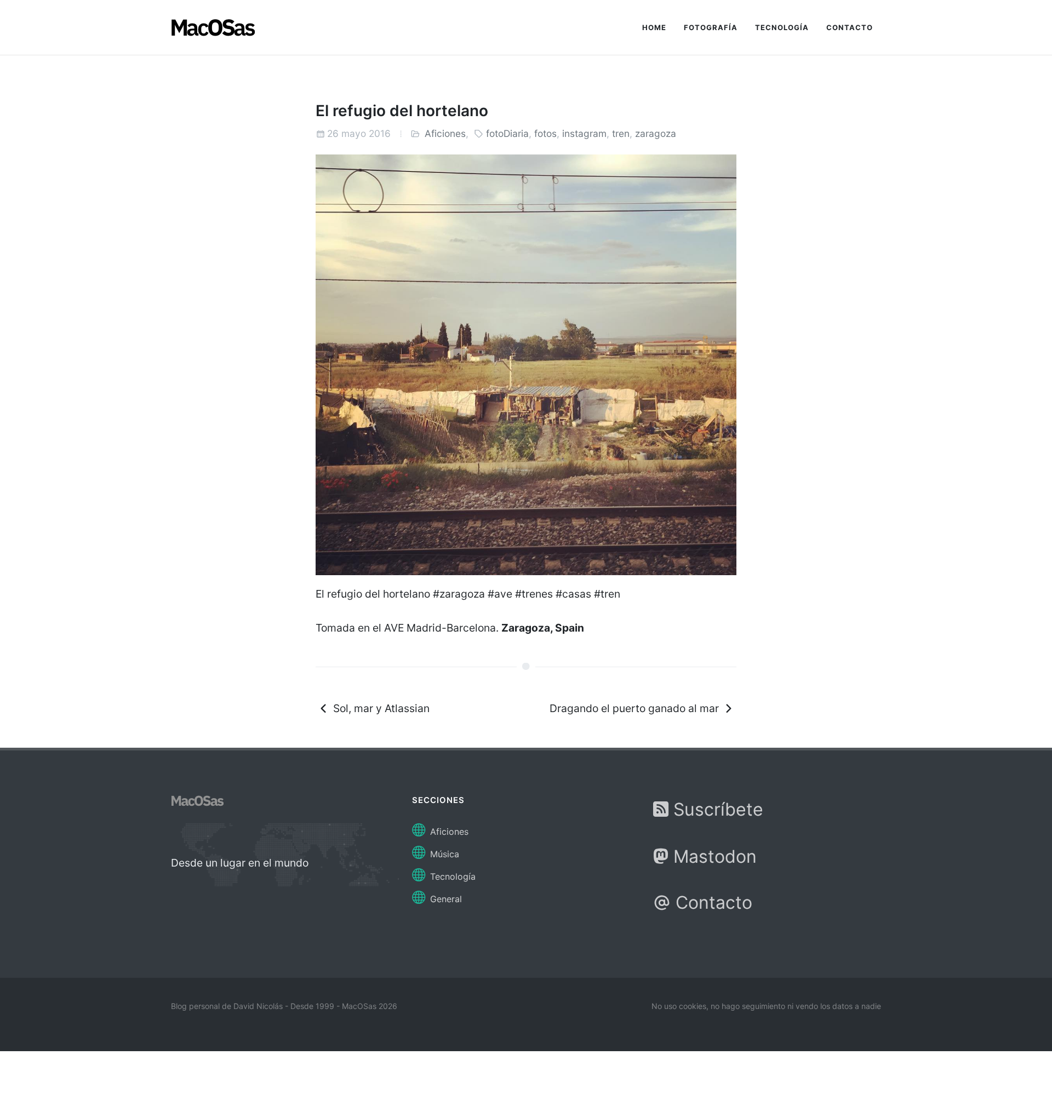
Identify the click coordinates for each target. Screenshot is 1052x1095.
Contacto (711, 902)
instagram (584, 133)
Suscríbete (715, 809)
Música (443, 854)
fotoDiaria (507, 133)
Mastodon (712, 856)
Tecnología (451, 876)
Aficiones (445, 133)
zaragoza (655, 133)
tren (621, 133)
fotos (545, 133)
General (444, 898)
